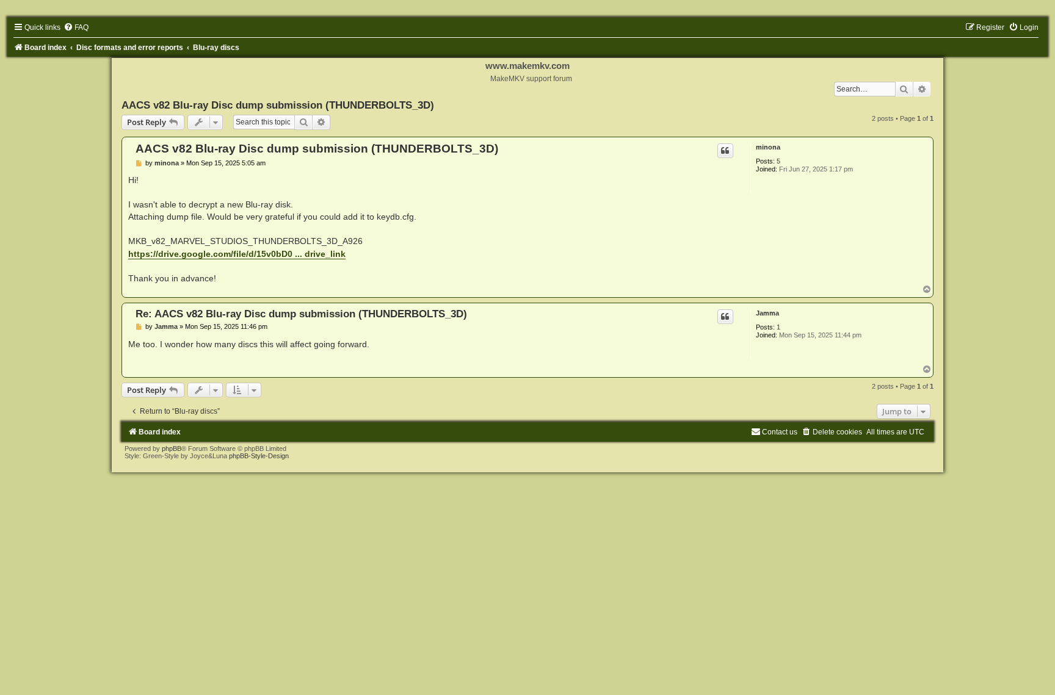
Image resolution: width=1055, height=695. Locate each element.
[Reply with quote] (725, 150)
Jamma (767, 313)
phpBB (171, 448)
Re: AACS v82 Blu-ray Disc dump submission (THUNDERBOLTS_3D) (301, 313)
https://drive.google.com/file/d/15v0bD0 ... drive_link (237, 254)
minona (768, 147)
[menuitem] (76, 27)
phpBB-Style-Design (259, 455)
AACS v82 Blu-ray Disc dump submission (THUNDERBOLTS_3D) (277, 104)
